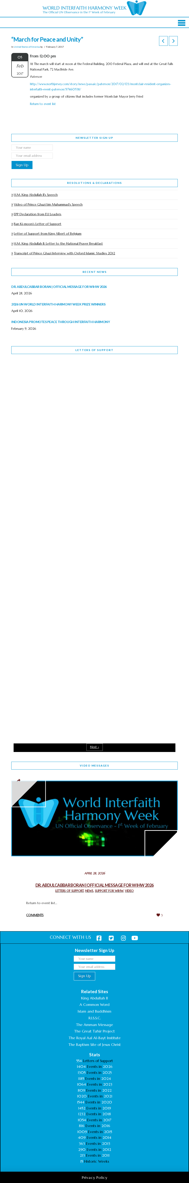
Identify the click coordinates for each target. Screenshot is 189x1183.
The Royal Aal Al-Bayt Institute (95, 1037)
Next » (94, 747)
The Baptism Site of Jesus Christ (94, 1044)
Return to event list (43, 104)
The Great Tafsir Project (94, 1031)
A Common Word (94, 1004)
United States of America (27, 46)
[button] (182, 23)
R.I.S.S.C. (95, 1018)
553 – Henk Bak (35, 627)
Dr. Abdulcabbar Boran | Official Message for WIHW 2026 (94, 885)
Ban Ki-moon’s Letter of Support (37, 224)
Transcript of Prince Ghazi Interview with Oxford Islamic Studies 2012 (64, 253)
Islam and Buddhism (94, 1011)
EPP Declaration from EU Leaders (37, 214)
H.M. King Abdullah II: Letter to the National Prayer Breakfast (58, 243)
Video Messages (94, 765)
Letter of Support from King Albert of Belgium (47, 233)
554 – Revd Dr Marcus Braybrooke (53, 502)
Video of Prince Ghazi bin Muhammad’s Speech (48, 204)
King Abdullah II (94, 998)
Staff (23, 472)
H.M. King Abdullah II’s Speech (36, 195)
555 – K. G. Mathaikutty (43, 376)
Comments (35, 915)
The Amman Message (94, 1024)
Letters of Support (94, 350)
